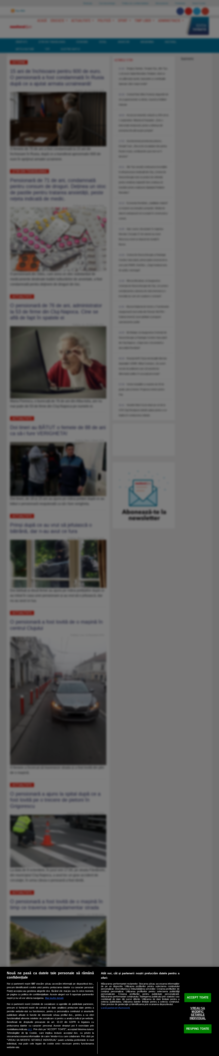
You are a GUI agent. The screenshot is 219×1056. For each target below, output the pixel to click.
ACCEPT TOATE (198, 997)
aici (30, 1029)
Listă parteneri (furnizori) (115, 1008)
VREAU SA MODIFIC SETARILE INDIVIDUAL (198, 1013)
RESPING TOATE (197, 1028)
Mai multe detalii (54, 998)
